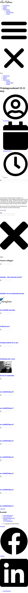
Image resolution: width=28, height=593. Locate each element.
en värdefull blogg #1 (7, 506)
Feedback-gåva (5, 326)
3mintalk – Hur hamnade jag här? (11, 277)
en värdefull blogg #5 (7, 441)
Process (5, 7)
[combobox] (7, 214)
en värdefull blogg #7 (7, 408)
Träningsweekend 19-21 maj (9, 342)
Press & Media (9, 12)
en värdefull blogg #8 (7, 392)
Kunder (8, 14)
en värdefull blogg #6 (7, 424)
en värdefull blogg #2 (7, 489)
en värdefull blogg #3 (7, 473)
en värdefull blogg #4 (7, 457)
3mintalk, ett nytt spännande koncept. (12, 293)
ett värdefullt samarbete (7, 310)
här (5, 210)
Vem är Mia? (6, 9)
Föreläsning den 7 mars (7, 359)
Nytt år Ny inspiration (7, 375)
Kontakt (8, 11)
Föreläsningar (6, 5)
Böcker (5, 8)
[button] (14, 45)
